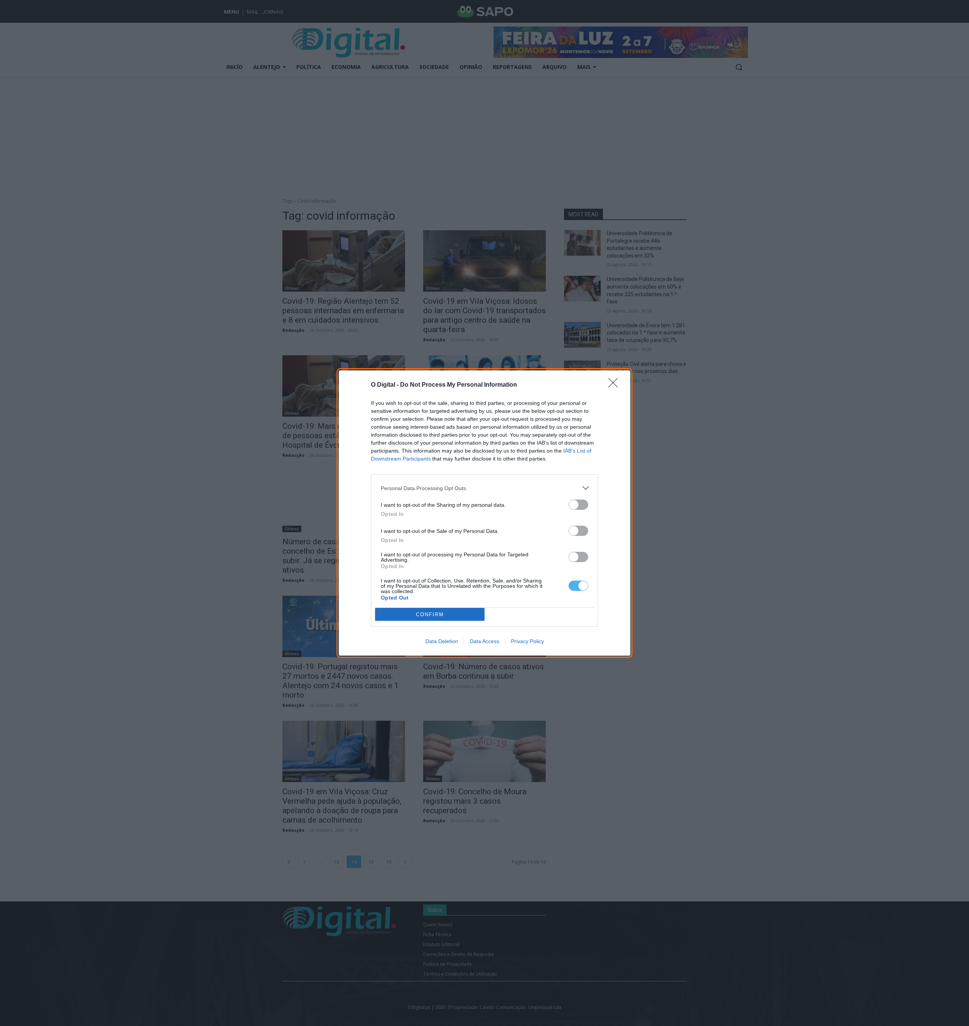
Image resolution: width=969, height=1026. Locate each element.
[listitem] (484, 488)
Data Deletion (441, 641)
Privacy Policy (527, 641)
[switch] (578, 505)
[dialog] (484, 513)
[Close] (615, 385)
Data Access (484, 641)
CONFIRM (430, 614)
